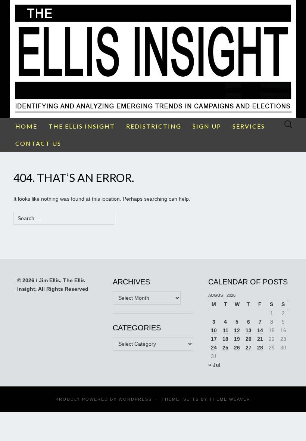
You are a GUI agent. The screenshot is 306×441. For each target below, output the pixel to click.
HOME (26, 126)
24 (214, 348)
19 (237, 339)
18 (225, 339)
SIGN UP (207, 126)
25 (225, 348)
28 (260, 348)
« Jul (214, 365)
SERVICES (248, 126)
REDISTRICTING (153, 126)
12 (237, 330)
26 (237, 348)
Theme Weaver (229, 399)
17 (214, 339)
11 (225, 330)
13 (249, 330)
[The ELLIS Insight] (153, 59)
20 (249, 339)
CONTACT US (38, 143)
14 (260, 330)
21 (260, 339)
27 (249, 348)
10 (214, 330)
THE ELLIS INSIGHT (82, 126)
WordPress (135, 399)
